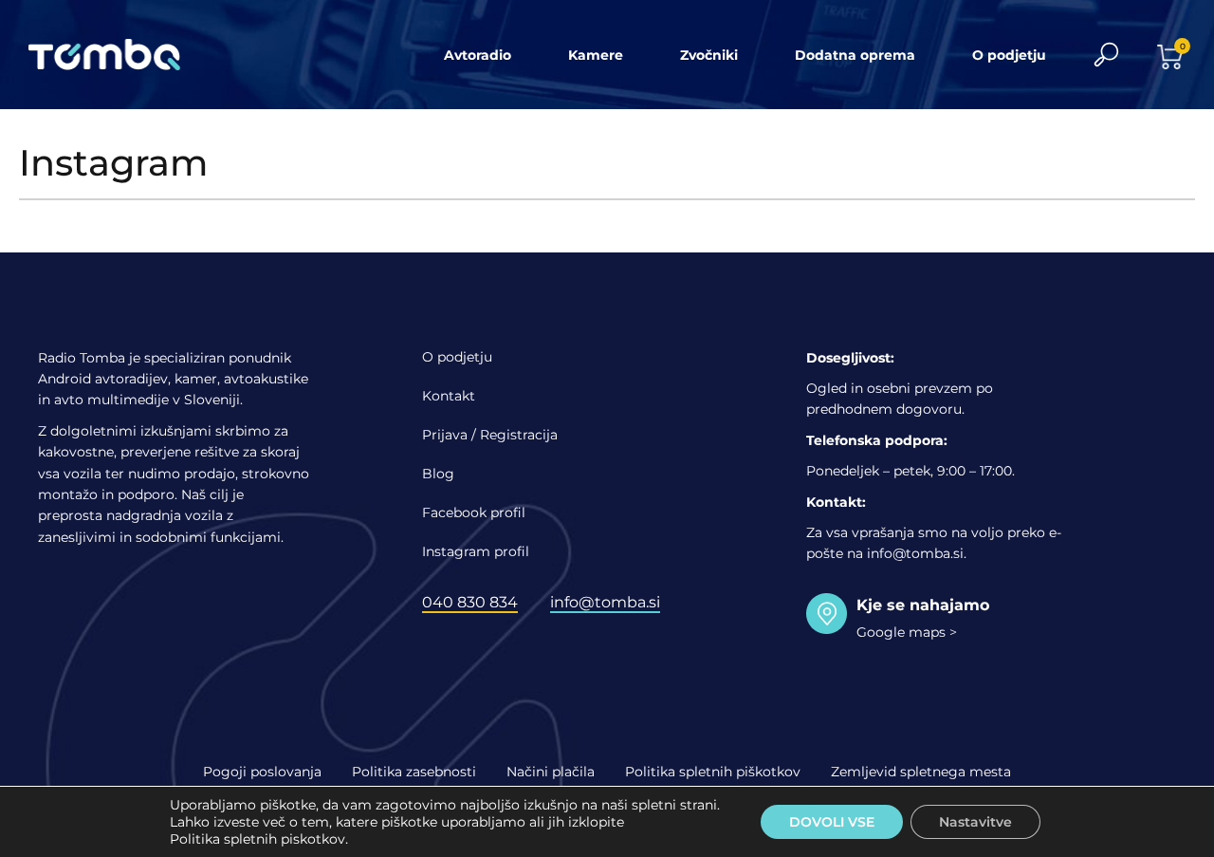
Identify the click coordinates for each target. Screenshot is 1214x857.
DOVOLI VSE (831, 821)
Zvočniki (709, 55)
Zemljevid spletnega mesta (921, 771)
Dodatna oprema (855, 55)
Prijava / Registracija (490, 434)
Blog (438, 473)
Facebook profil (473, 512)
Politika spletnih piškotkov (712, 771)
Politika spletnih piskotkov (257, 839)
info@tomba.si (605, 602)
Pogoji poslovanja (262, 771)
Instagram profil (475, 551)
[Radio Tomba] (116, 54)
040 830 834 (470, 602)
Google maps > (906, 632)
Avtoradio (477, 55)
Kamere (595, 55)
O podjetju (1009, 55)
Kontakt (448, 395)
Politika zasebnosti (414, 771)
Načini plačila (550, 771)
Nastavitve (975, 821)
